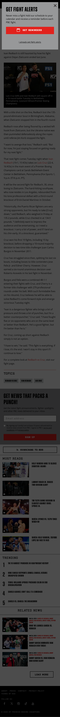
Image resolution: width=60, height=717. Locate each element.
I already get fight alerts (30, 42)
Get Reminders (32, 30)
